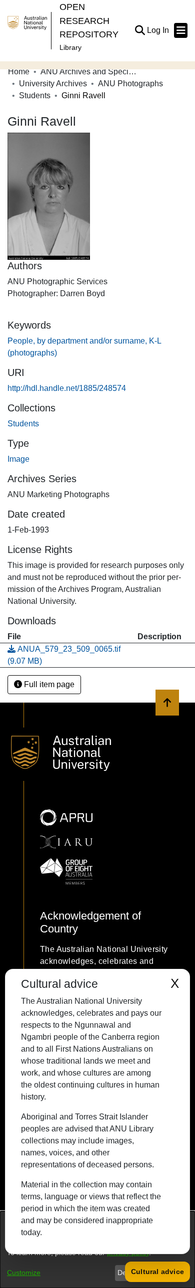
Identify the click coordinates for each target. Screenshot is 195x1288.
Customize (23, 1273)
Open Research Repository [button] (89, 20)
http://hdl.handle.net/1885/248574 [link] (67, 388)
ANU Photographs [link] (130, 83)
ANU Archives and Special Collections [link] (90, 71)
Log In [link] (158, 30)
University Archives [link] (53, 83)
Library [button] (71, 47)
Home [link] (19, 71)
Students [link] (34, 95)
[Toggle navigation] (181, 30)
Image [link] (19, 459)
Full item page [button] (48, 684)
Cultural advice (157, 1272)
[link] (23, 423)
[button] (140, 30)
